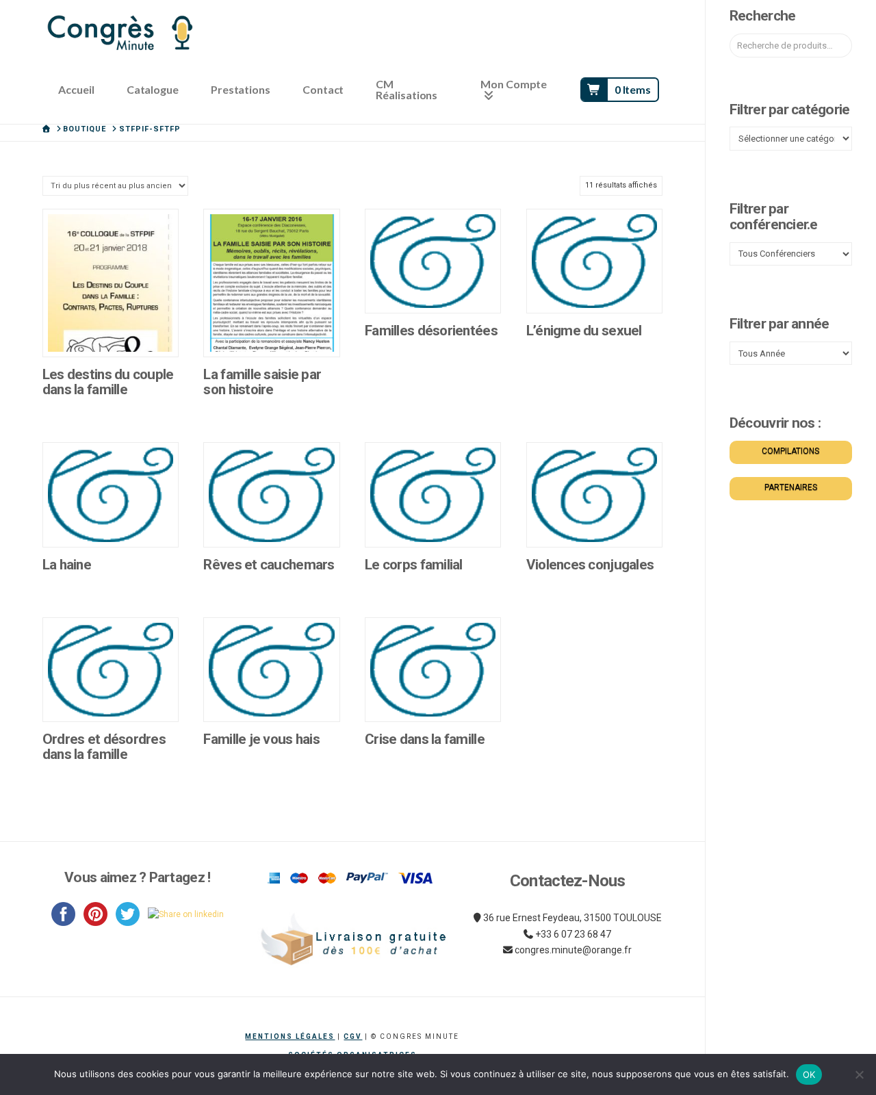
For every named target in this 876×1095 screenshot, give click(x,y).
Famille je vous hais (261, 739)
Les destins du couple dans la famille (108, 382)
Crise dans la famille (425, 739)
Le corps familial (414, 564)
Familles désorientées (431, 330)
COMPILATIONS (790, 451)
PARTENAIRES (790, 487)
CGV (353, 1036)
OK (809, 1074)
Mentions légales (290, 1036)
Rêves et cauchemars (268, 564)
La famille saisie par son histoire (262, 382)
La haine (66, 564)
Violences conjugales (590, 564)
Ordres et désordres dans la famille (104, 746)
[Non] (859, 1074)
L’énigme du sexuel (584, 330)
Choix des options (114, 332)
